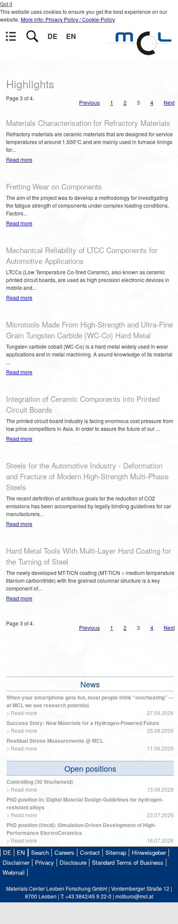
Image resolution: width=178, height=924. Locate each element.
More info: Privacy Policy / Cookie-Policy (68, 19)
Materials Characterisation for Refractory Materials (88, 122)
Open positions (90, 768)
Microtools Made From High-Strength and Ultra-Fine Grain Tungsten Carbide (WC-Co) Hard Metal (89, 329)
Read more (19, 159)
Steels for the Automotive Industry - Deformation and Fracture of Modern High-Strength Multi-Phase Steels (87, 476)
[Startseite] (139, 54)
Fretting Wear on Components (54, 186)
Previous (89, 102)
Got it (6, 3)
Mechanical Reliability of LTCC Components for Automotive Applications (82, 255)
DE (52, 36)
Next (169, 102)
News (90, 684)
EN (71, 36)
